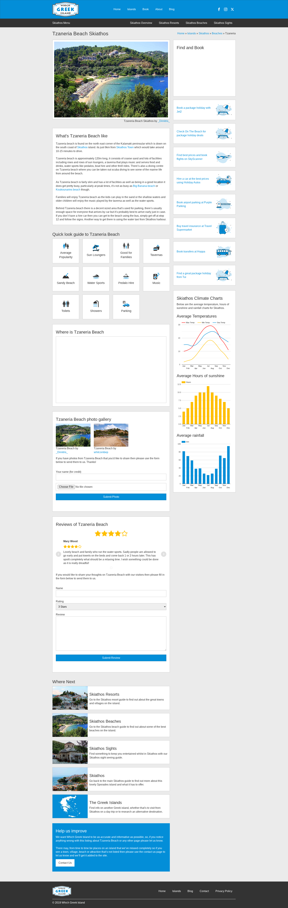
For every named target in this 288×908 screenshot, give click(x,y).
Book (145, 9)
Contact (204, 891)
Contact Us (65, 862)
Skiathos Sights (223, 22)
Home (117, 9)
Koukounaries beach (68, 189)
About (158, 9)
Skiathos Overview (141, 22)
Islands (131, 9)
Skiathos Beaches (196, 22)
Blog (171, 9)
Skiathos (204, 33)
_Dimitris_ (164, 121)
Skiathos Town (125, 147)
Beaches (217, 33)
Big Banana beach (144, 185)
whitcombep (101, 452)
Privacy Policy (224, 891)
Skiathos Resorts (169, 22)
